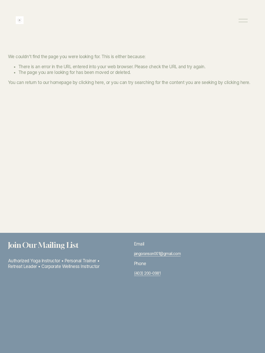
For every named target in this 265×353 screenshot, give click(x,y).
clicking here (91, 82)
